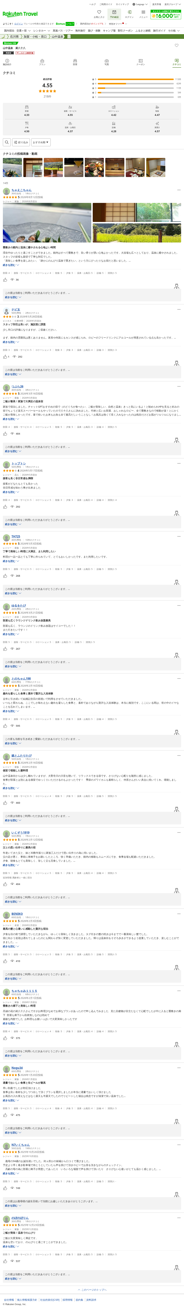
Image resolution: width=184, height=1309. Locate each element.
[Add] (176, 45)
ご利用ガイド (105, 4)
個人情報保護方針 (27, 1299)
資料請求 (91, 1299)
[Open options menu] (179, 190)
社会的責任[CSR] (49, 1299)
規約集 (79, 1299)
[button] (12, 167)
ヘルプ (92, 4)
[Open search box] (7, 142)
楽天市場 (156, 4)
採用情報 (68, 1299)
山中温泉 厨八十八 (14, 48)
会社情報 (9, 1299)
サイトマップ (122, 4)
